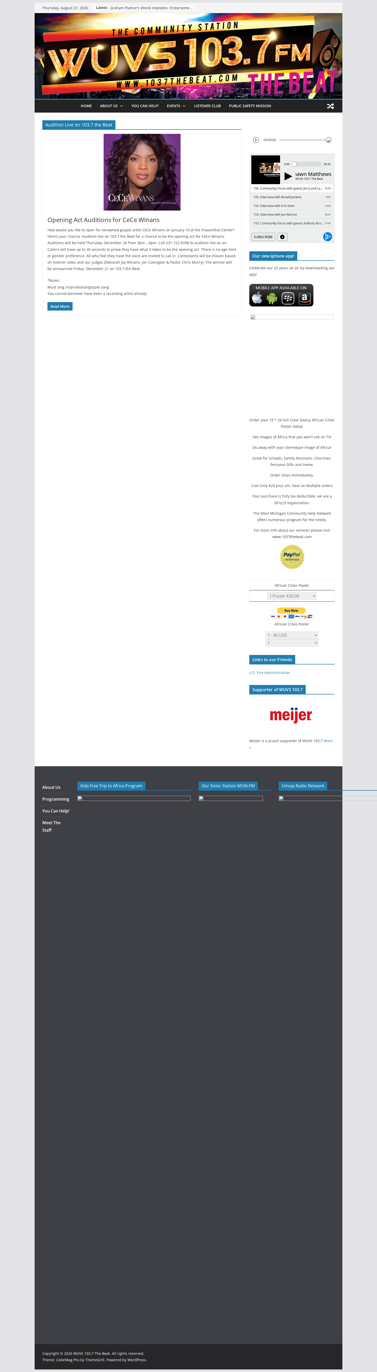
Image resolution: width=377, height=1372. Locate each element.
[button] (120, 106)
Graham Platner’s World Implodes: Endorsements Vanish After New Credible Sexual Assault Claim (152, 7)
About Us (51, 787)
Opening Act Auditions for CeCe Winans (103, 219)
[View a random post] (330, 106)
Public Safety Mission (250, 105)
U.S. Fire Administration (269, 672)
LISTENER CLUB (207, 105)
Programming (55, 799)
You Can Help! (145, 105)
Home (86, 105)
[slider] (329, 140)
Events (173, 105)
